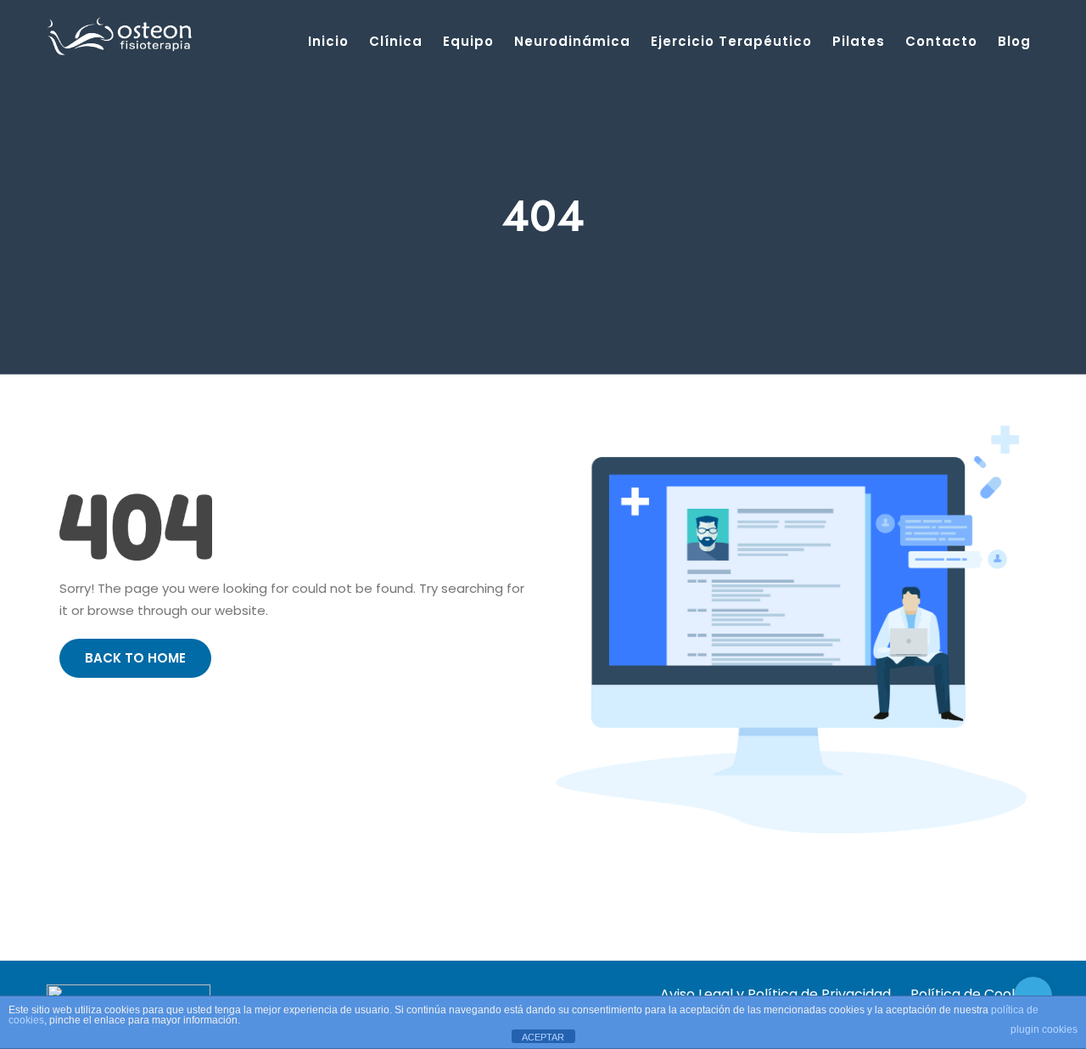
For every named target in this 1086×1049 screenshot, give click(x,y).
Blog (1014, 41)
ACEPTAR (543, 1037)
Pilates (858, 41)
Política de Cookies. (974, 994)
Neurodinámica (572, 41)
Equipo (468, 41)
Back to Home (135, 658)
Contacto (941, 41)
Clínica (396, 41)
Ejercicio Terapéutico (731, 41)
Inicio (328, 41)
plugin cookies (1044, 1029)
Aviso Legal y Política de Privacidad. (776, 994)
